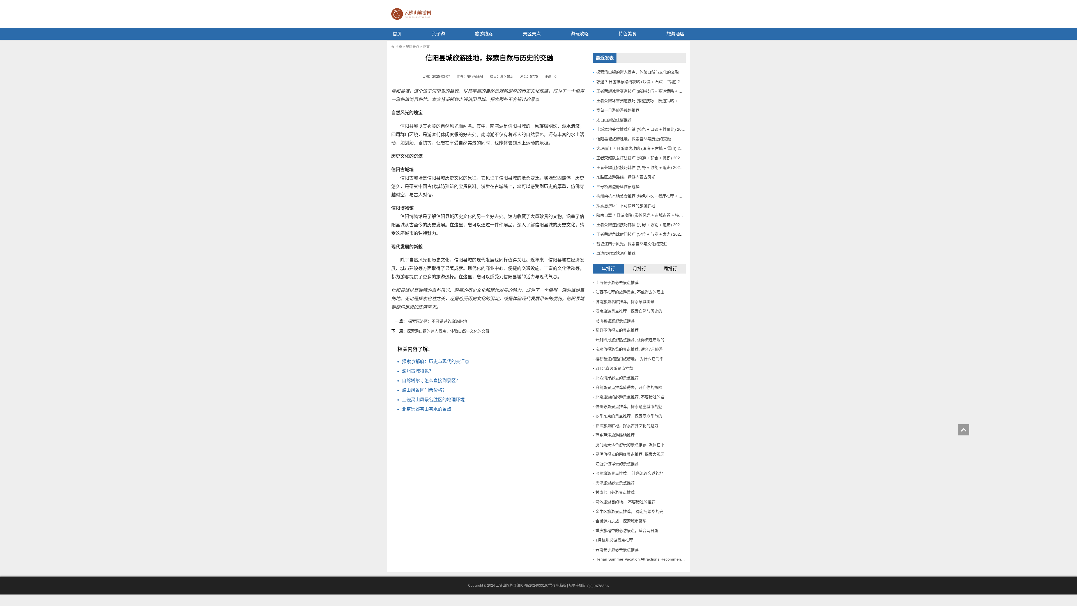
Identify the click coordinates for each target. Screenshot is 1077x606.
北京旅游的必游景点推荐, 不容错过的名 (629, 397)
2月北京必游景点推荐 (614, 368)
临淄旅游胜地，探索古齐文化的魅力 (626, 425)
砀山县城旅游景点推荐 (615, 320)
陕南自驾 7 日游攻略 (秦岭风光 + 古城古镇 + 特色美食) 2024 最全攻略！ (659, 215)
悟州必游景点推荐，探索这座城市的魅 (628, 406)
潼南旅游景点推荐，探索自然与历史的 (628, 311)
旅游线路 (484, 33)
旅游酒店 (675, 33)
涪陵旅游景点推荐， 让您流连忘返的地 (629, 473)
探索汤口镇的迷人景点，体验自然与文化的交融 (448, 331)
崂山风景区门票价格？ (424, 390)
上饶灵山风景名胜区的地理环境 (433, 399)
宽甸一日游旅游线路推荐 (617, 110)
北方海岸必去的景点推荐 (617, 378)
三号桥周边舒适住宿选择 (617, 186)
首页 (397, 33)
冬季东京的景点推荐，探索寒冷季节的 (628, 416)
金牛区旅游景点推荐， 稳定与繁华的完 (629, 511)
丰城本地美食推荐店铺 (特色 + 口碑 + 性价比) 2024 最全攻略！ (651, 129)
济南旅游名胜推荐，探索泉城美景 (624, 301)
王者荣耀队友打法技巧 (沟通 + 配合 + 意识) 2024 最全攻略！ (649, 158)
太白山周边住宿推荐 (614, 120)
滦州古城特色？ (417, 371)
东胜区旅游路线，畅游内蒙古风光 (625, 177)
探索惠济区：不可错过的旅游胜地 (437, 321)
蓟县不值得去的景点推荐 (617, 330)
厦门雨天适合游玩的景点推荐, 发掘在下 (629, 444)
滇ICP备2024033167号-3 (536, 585)
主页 (398, 47)
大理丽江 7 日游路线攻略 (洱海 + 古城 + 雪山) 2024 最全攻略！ (651, 148)
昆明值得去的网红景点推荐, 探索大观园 (629, 454)
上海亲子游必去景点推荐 (617, 282)
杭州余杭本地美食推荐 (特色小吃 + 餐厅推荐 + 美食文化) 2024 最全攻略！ (661, 196)
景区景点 (532, 33)
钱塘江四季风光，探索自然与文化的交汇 (631, 244)
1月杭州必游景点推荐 (614, 540)
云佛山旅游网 (413, 14)
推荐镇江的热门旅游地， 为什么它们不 (629, 359)
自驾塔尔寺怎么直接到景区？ (431, 380)
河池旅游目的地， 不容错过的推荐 (625, 502)
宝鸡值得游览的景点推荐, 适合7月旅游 (629, 349)
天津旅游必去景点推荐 (615, 483)
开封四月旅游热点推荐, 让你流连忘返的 (629, 340)
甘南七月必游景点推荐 (615, 492)
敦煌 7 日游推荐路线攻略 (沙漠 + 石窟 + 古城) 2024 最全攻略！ (651, 81)
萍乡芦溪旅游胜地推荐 (615, 435)
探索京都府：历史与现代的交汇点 (435, 361)
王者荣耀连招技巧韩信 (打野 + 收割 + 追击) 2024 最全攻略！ (649, 167)
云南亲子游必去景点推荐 (617, 549)
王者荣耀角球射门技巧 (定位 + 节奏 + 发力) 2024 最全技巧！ (649, 234)
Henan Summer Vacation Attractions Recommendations (644, 559)
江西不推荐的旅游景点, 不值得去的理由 (629, 292)
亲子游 (438, 33)
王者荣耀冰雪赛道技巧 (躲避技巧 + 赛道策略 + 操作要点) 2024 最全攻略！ (661, 91)
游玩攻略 (580, 33)
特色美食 (627, 33)
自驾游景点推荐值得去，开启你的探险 (628, 387)
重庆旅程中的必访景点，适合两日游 (626, 530)
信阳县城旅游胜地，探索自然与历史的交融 (633, 139)
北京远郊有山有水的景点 (426, 409)
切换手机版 (577, 585)
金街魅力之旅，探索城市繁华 (620, 521)
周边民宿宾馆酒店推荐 (616, 253)
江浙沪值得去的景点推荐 (617, 464)
